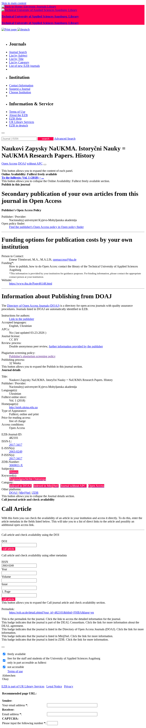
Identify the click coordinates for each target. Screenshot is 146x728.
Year (4, 569)
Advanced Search (64, 138)
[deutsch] (23, 29)
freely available (16, 654)
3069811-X (16, 465)
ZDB (35, 492)
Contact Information (21, 85)
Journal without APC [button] (73, 485)
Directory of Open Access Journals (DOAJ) (33, 305)
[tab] (73, 174)
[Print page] (9, 29)
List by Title (16, 59)
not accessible (15, 667)
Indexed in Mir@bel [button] (46, 485)
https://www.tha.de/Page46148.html (30, 283)
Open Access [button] (9, 163)
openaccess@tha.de (64, 259)
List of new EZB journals (24, 65)
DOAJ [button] (22, 163)
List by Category (19, 62)
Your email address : (15, 705)
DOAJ (13, 492)
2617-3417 (15, 444)
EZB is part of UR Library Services (23, 686)
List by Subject (18, 55)
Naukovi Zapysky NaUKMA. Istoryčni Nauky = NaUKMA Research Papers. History (63, 152)
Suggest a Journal (19, 88)
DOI (4, 541)
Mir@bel (25, 492)
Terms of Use (17, 111)
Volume (6, 576)
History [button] (13, 472)
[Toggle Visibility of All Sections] (44, 164)
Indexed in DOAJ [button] (20, 485)
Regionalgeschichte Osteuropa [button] (27, 479)
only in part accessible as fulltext (26, 662)
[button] (29, 174)
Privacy (68, 686)
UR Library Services (21, 122)
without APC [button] (35, 163)
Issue (5, 584)
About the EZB (18, 115)
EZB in (18, 125)
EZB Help (15, 118)
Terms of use (15, 671)
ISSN (5, 561)
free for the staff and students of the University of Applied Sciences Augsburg (53, 658)
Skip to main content (14, 3)
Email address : (12, 714)
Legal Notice (54, 686)
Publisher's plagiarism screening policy (32, 356)
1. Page (6, 591)
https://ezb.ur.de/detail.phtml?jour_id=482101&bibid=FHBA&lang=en (51, 612)
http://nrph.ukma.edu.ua (23, 407)
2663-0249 (15, 451)
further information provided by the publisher (76, 346)
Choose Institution (20, 92)
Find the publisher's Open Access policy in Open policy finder (46, 227)
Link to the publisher (21, 319)
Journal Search (18, 52)
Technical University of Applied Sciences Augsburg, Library (40, 16)
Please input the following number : (24, 723)
